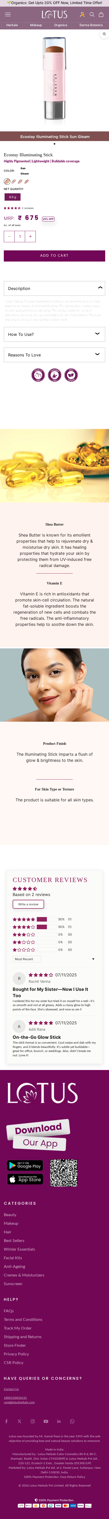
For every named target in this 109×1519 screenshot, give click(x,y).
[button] (13, 207)
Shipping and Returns (23, 1337)
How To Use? (21, 334)
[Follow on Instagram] (32, 1421)
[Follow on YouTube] (45, 1421)
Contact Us (11, 1389)
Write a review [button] (28, 904)
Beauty (10, 1215)
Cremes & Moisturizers (24, 1275)
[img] (41, 974)
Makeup (11, 1223)
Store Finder (15, 1345)
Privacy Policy (16, 1354)
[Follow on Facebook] (6, 1421)
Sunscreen (13, 1284)
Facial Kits (13, 1258)
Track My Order (18, 1328)
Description (19, 288)
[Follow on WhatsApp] (72, 1421)
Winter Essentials (19, 1249)
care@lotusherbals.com (19, 1402)
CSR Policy (13, 1363)
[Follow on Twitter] (19, 1421)
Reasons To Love (24, 354)
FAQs (9, 1311)
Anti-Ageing (14, 1267)
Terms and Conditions (23, 1320)
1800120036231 (15, 1397)
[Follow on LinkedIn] (59, 1421)
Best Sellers (14, 1241)
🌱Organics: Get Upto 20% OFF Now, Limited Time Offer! (54, 3)
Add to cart (54, 255)
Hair (7, 1232)
